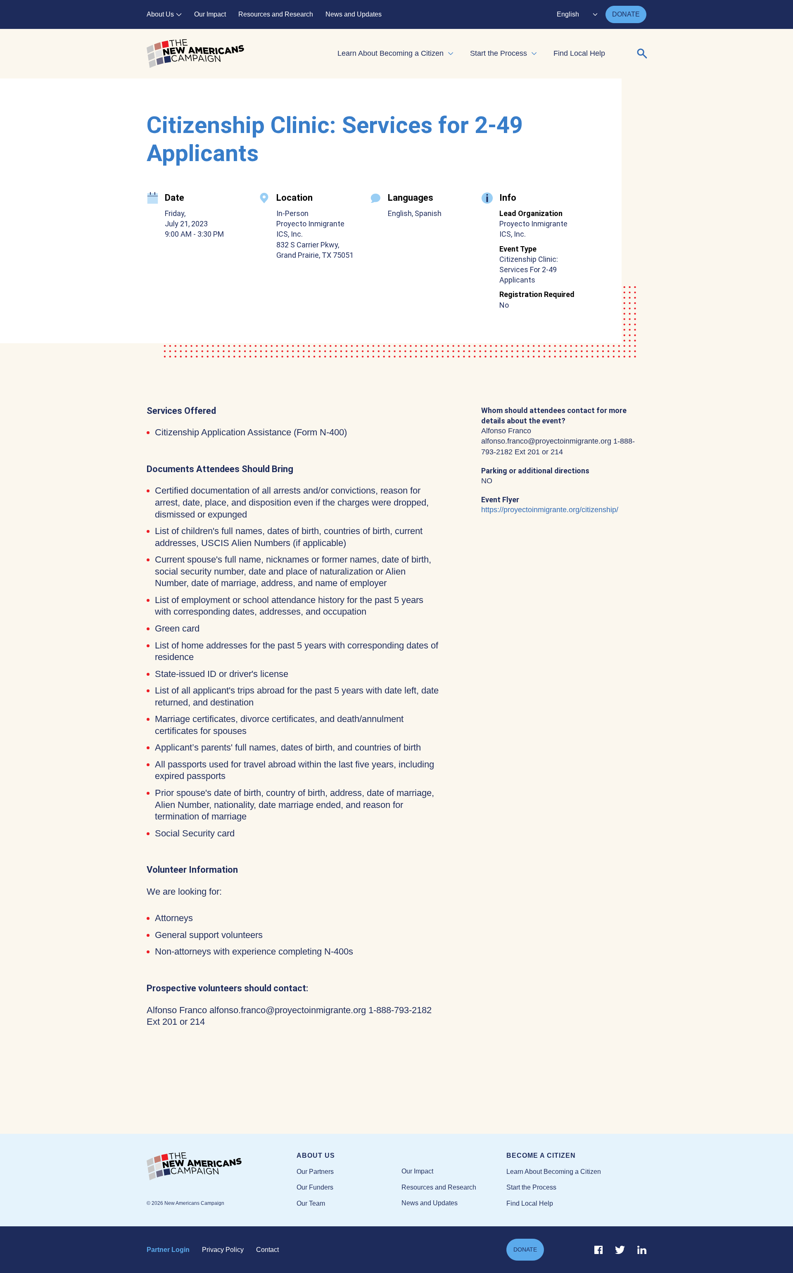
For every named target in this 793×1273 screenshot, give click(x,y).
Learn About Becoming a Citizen (390, 53)
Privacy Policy (223, 1249)
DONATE (626, 14)
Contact (267, 1249)
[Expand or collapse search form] (642, 53)
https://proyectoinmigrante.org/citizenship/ (549, 510)
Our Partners (315, 1171)
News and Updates (353, 14)
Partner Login (168, 1249)
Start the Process (498, 53)
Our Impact (210, 14)
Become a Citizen (541, 1155)
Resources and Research (275, 14)
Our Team (311, 1203)
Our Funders (315, 1187)
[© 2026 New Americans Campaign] (222, 1166)
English (568, 14)
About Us (160, 14)
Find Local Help (579, 53)
